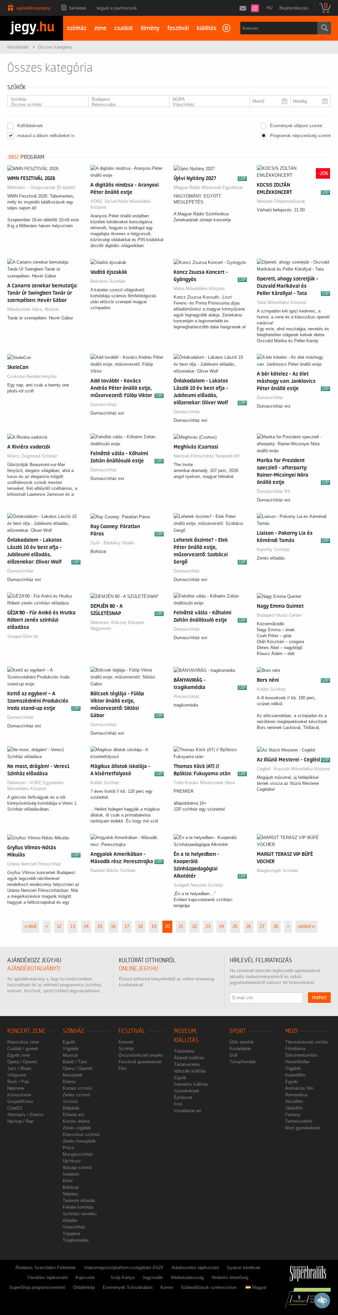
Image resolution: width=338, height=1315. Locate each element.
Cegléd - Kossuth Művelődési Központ (293, 768)
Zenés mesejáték (79, 1141)
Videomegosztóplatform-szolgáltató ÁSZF (124, 1267)
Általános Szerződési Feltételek (45, 1267)
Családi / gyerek (22, 1048)
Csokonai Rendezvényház (32, 376)
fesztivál (178, 28)
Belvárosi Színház (107, 281)
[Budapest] (126, 99)
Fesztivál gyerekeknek (140, 1061)
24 (221, 926)
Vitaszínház (74, 1226)
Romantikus (296, 1094)
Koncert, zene (26, 1031)
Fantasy (293, 1114)
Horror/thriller (297, 1061)
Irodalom (71, 1174)
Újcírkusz (72, 1160)
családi (123, 28)
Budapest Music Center (279, 615)
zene (100, 28)
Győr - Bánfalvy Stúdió (112, 542)
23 (208, 926)
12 (59, 926)
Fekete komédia (78, 1207)
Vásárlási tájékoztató (47, 1277)
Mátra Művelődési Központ (199, 288)
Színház (73, 1031)
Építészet (183, 1097)
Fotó (178, 1104)
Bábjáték (71, 1108)
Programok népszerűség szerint (300, 135)
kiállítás (207, 28)
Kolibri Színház (271, 689)
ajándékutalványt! (33, 968)
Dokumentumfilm (301, 1055)
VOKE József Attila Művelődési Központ (120, 204)
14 (86, 926)
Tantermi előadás (79, 1200)
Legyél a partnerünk (117, 8)
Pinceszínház (187, 696)
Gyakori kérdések (243, 1267)
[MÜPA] (207, 99)
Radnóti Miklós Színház (113, 870)
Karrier (166, 1287)
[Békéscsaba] (126, 104)
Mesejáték (73, 1075)
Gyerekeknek (186, 1090)
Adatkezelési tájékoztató (195, 1267)
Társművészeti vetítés (306, 1042)
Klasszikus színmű (81, 1134)
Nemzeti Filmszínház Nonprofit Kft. (207, 456)
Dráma (69, 1081)
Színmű (70, 1101)
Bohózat (71, 1187)
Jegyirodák (152, 1277)
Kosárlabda (240, 1048)
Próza (68, 1147)
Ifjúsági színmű (77, 1167)
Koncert (125, 1042)
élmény (150, 28)
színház (76, 28)
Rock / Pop (18, 1081)
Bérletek (77, 8)
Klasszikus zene (23, 1042)
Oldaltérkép (84, 1287)
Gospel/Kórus (20, 1101)
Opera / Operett (22, 1061)
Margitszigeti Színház (277, 870)
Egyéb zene (18, 1055)
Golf (233, 1055)
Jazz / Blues (19, 1068)
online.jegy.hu (138, 968)
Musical (70, 1055)
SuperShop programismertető (37, 1287)
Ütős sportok (241, 1042)
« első (30, 926)
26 (248, 926)
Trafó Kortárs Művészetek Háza (204, 782)
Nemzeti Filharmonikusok (281, 201)
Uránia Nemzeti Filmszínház (34, 863)
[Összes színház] (45, 104)
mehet (319, 998)
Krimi (68, 1180)
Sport (237, 1031)
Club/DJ (14, 1108)
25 (235, 926)
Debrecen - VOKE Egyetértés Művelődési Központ (35, 785)
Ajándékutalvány (34, 8)
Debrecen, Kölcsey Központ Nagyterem (117, 625)
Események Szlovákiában (127, 1287)
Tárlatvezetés (187, 1064)
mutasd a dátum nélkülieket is (46, 135)
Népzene (15, 1088)
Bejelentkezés (293, 8)
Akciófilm (294, 1101)
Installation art (187, 1110)
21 (181, 926)
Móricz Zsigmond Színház (32, 456)
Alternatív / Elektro (25, 1114)
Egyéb (69, 1042)
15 (99, 926)
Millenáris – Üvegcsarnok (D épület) (41, 187)
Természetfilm (298, 1121)
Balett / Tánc (75, 1061)
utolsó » (306, 926)
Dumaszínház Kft (273, 491)
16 (113, 926)
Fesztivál (131, 1031)
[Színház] (45, 99)
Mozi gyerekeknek (302, 1127)
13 (72, 926)
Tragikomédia (75, 1240)
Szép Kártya (122, 1277)
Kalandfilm (295, 1075)
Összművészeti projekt (140, 1055)
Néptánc (71, 1193)
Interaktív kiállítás (191, 1084)
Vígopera (71, 1233)
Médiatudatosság (187, 1277)
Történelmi (184, 1051)
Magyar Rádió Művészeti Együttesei (208, 187)
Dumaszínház (103, 404)
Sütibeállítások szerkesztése (208, 1287)
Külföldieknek (30, 125)
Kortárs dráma (76, 1121)
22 (194, 926)
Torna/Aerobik (242, 1061)
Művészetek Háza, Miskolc (33, 309)
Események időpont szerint (296, 125)
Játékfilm (294, 1108)
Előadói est (73, 1114)
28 (275, 926)
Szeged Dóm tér (22, 636)
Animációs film (299, 1088)
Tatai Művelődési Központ (281, 302)
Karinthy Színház (273, 549)
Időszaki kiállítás (190, 1071)
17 (126, 926)
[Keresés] (324, 28)
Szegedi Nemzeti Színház (198, 885)
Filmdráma (295, 1048)
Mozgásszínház (78, 1154)
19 (154, 926)
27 (262, 926)
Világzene (16, 1075)
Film (122, 1068)
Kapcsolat (85, 1277)
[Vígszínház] (207, 104)
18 (140, 926)
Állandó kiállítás (189, 1057)
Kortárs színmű (77, 1088)
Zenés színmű (76, 1094)
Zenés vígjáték (77, 1127)
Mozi (291, 1031)
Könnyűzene (19, 1094)
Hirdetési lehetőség (230, 1277)
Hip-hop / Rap (20, 1121)
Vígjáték (71, 1048)
